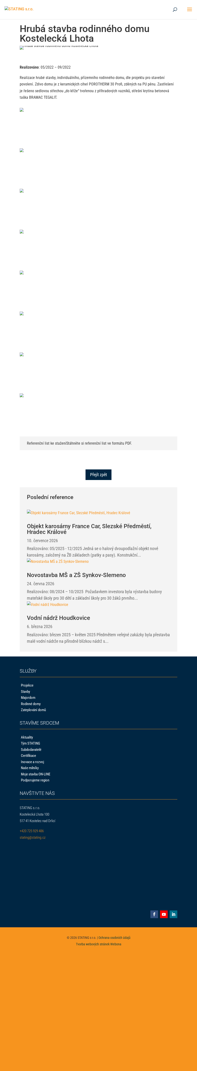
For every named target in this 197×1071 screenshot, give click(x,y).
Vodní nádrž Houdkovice (58, 618)
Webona (115, 944)
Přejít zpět (98, 474)
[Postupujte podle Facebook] (154, 914)
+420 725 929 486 (32, 831)
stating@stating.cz (32, 837)
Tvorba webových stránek (93, 944)
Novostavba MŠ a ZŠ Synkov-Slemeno (76, 575)
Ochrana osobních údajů (114, 938)
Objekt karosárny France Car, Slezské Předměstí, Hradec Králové (89, 529)
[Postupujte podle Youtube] (164, 914)
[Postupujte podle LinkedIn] (173, 914)
